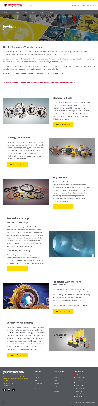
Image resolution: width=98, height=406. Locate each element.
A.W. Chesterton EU (80, 402)
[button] (3, 402)
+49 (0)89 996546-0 (7, 385)
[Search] (63, 5)
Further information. (63, 125)
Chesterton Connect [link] (14, 333)
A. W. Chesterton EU (8, 384)
